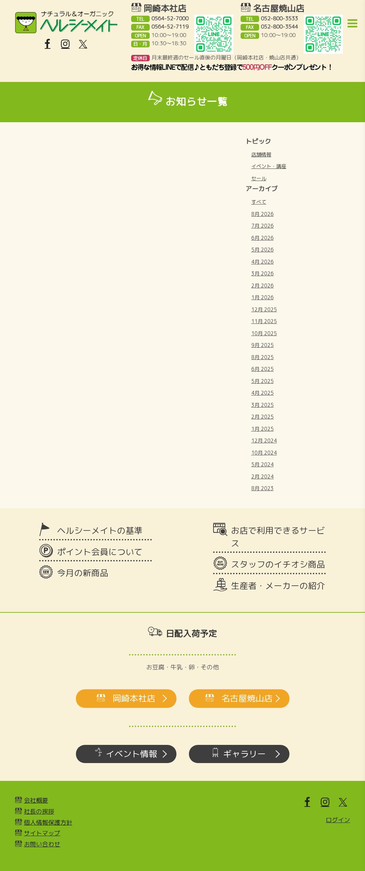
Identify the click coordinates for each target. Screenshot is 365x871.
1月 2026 (262, 297)
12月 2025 (264, 309)
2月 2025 (262, 416)
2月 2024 (262, 476)
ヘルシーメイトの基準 (100, 530)
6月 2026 (262, 237)
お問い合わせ (42, 844)
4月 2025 (262, 392)
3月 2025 (262, 404)
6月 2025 (262, 368)
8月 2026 (262, 214)
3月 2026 (262, 273)
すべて (258, 201)
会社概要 (36, 800)
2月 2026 (262, 285)
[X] (83, 44)
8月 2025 (262, 357)
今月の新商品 (82, 573)
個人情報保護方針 (48, 822)
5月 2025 (262, 381)
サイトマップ (42, 833)
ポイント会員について (100, 552)
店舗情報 (261, 154)
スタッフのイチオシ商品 (278, 564)
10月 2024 (264, 452)
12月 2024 (264, 440)
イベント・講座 (268, 166)
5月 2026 (262, 249)
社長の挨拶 (39, 811)
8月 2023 (262, 488)
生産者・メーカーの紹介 (278, 586)
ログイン (338, 820)
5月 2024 (262, 464)
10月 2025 (264, 333)
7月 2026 (262, 225)
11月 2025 (264, 321)
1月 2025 (262, 428)
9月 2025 (262, 345)
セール (258, 178)
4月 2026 (262, 261)
